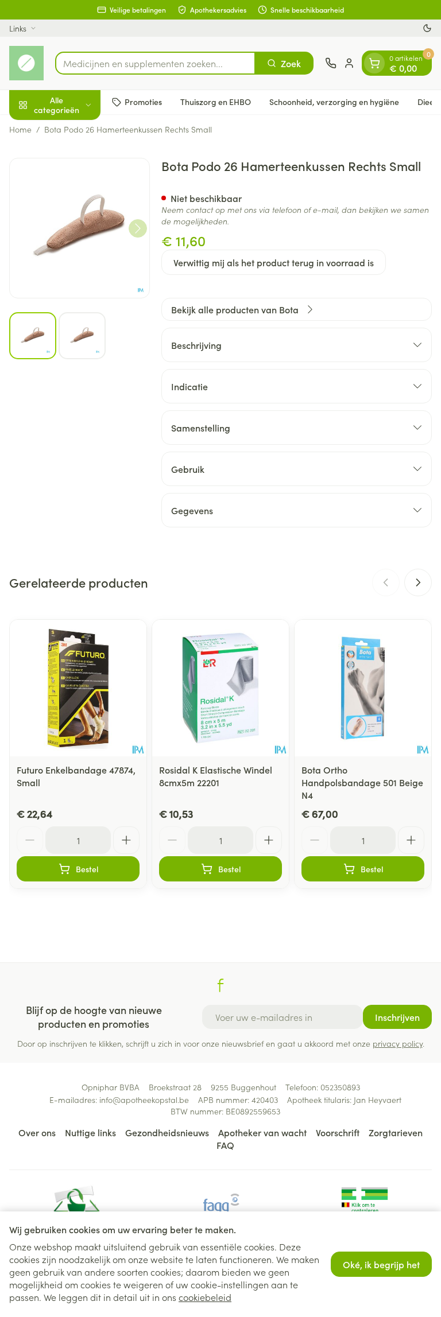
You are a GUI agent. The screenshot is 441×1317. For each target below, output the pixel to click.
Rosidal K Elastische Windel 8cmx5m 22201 (215, 775)
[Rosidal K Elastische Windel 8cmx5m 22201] (220, 688)
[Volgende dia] (418, 582)
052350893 (340, 1087)
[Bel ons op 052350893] (330, 63)
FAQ (225, 1145)
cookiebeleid (205, 1297)
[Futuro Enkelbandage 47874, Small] (78, 688)
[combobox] (155, 63)
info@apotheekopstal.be (144, 1099)
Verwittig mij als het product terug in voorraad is (273, 262)
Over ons (37, 1132)
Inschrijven (397, 1017)
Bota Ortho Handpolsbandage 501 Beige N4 (362, 782)
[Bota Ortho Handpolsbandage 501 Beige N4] (363, 688)
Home (20, 129)
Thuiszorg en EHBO (215, 101)
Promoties (143, 101)
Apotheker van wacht (262, 1132)
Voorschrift (337, 1132)
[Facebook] (220, 985)
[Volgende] (138, 228)
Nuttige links (90, 1132)
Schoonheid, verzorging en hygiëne (334, 101)
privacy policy (398, 1043)
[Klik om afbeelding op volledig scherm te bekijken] (79, 228)
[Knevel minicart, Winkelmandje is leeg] (374, 63)
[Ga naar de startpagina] (26, 63)
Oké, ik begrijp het (381, 1264)
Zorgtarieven (396, 1132)
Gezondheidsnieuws (167, 1132)
